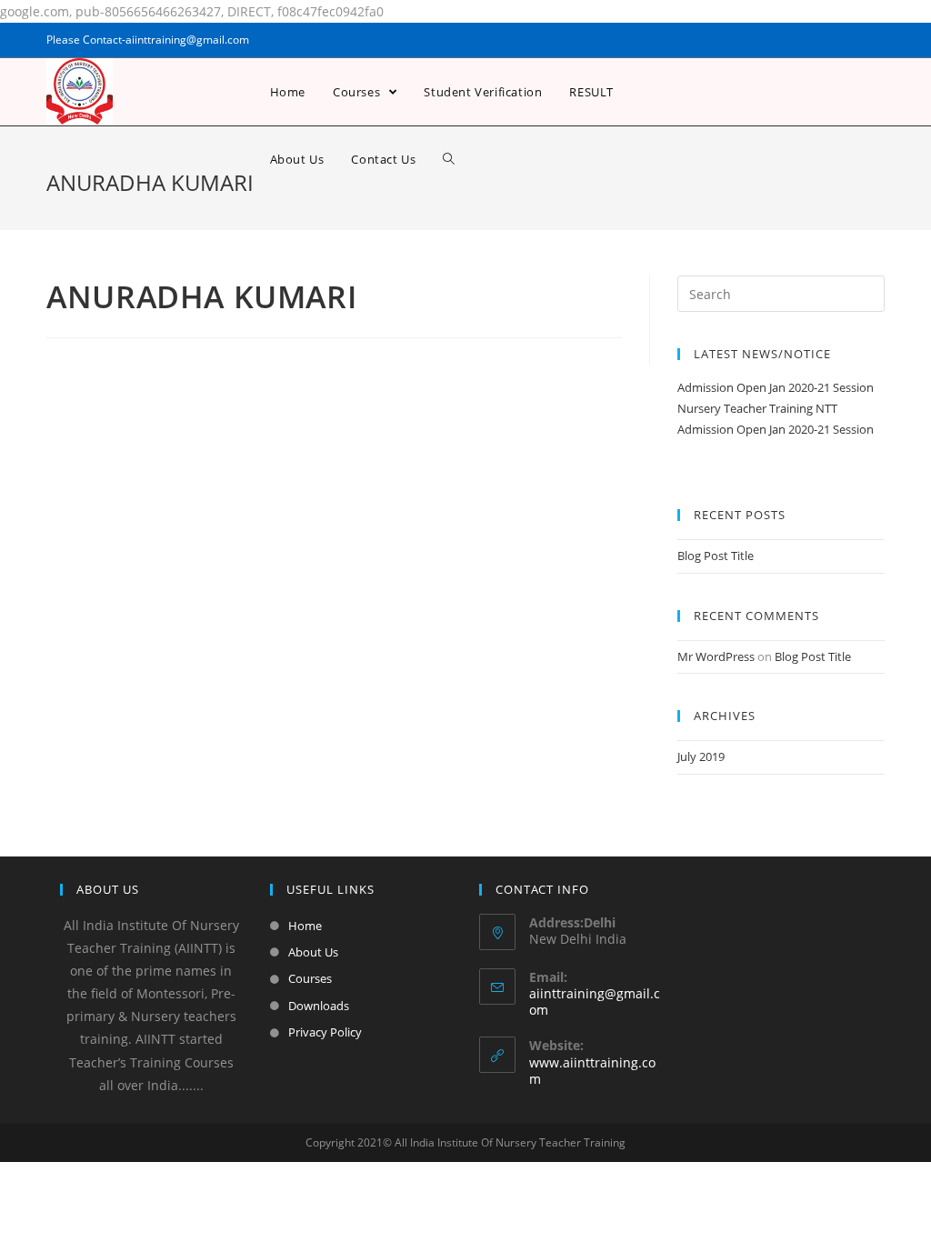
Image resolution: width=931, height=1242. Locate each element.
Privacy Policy (325, 1032)
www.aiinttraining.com (592, 1070)
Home (305, 925)
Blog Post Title (715, 555)
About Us (313, 952)
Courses (310, 978)
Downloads (318, 1005)
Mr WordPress (716, 656)
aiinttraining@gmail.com (594, 1001)
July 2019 (701, 756)
